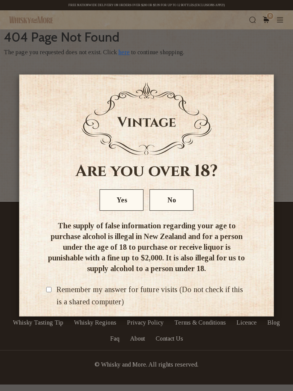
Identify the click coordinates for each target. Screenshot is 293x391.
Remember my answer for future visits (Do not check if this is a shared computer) (149, 295)
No (171, 200)
